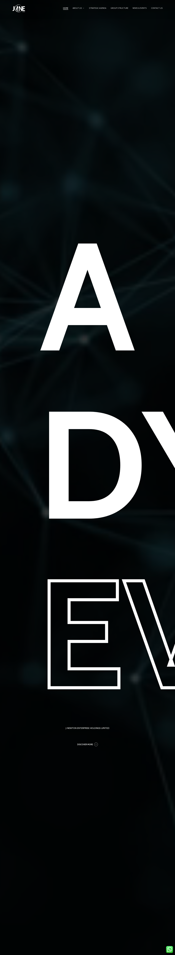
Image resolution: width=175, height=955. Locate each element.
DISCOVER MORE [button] (85, 744)
